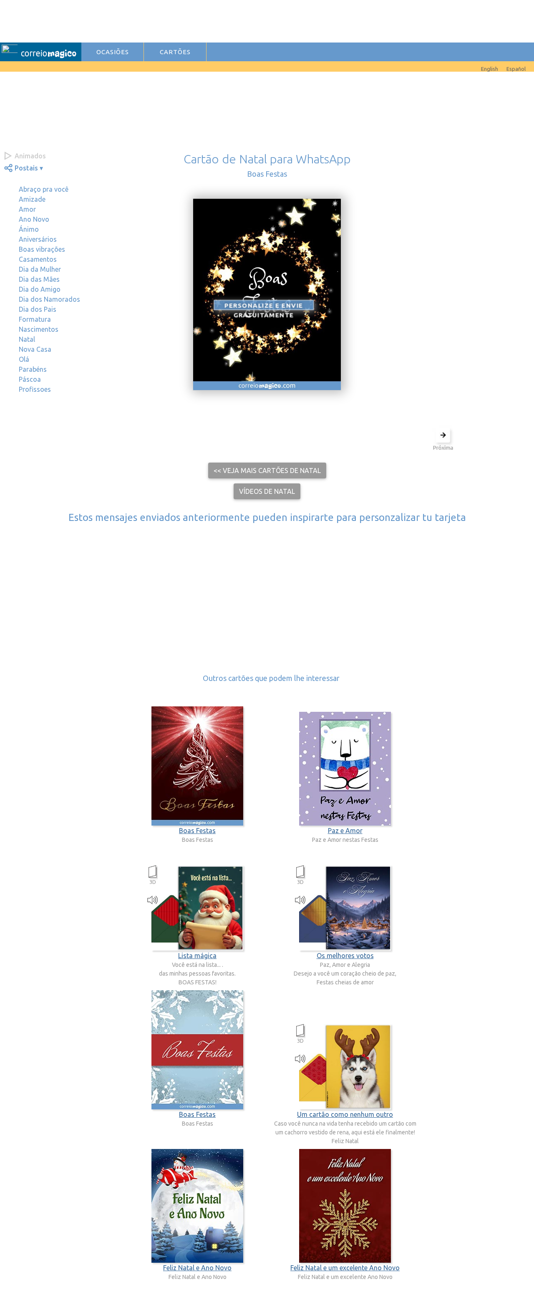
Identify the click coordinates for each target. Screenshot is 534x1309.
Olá (24, 359)
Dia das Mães (39, 279)
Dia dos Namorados (49, 299)
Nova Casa (35, 349)
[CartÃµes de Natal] (12, 67)
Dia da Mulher (40, 269)
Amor (27, 209)
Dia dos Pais (37, 309)
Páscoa (30, 379)
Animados (30, 156)
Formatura (35, 319)
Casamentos (38, 259)
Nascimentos (38, 329)
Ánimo (29, 229)
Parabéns (33, 369)
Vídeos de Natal (267, 491)
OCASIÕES (112, 51)
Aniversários (38, 239)
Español (516, 69)
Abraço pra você (43, 189)
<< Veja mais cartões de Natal (267, 470)
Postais (26, 168)
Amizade (32, 199)
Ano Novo (34, 219)
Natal (27, 339)
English (489, 69)
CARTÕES (175, 51)
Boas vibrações (42, 249)
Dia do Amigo (39, 289)
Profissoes (35, 389)
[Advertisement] (250, 20)
